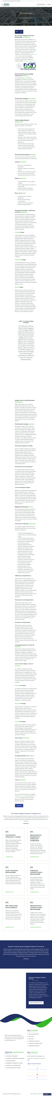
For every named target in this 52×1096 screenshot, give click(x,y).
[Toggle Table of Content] (20, 32)
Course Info (9, 856)
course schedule (23, 795)
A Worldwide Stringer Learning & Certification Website (11, 0)
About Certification (36, 1002)
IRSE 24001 (31, 1036)
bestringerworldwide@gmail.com (37, 1056)
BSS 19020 (31, 1038)
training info (9, 892)
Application (19, 805)
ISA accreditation (34, 1034)
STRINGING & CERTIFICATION (13, 1065)
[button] (47, 1094)
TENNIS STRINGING (11, 1060)
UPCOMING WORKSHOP (12, 1056)
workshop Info (34, 856)
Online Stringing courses (13, 1067)
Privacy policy (33, 1093)
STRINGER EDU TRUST (34, 1041)
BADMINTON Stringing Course (14, 1063)
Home (20, 18)
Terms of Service (41, 1093)
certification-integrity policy (29, 60)
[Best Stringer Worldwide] (5, 4)
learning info (34, 892)
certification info (35, 927)
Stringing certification (35, 1043)
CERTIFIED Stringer (34, 1045)
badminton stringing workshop (15, 1058)
